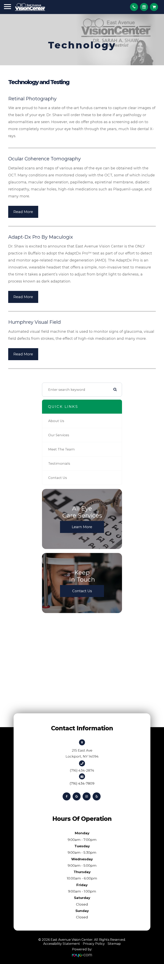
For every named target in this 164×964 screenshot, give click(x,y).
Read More (23, 212)
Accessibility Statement (61, 944)
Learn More (82, 527)
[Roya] (82, 955)
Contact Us (57, 478)
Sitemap (114, 944)
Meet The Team (61, 449)
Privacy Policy (94, 944)
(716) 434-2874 (82, 770)
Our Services (58, 435)
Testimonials (59, 463)
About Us (56, 421)
